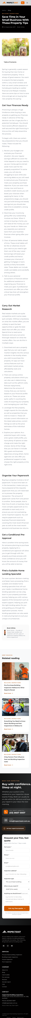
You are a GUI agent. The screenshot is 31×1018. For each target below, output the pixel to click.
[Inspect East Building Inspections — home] (10, 2)
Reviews (4, 979)
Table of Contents (10, 62)
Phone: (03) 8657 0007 (9, 1000)
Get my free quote (15, 908)
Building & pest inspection (10, 957)
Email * (6, 863)
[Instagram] (7, 945)
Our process (5, 977)
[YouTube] (11, 945)
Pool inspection (6, 962)
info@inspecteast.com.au (9, 1003)
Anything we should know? (16, 893)
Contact (4, 986)
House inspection (7, 959)
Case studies (6, 975)
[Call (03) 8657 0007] (22, 2)
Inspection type (9, 878)
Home (4, 10)
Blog (3, 972)
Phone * (6, 855)
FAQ (3, 984)
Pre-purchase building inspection (12, 954)
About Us (5, 970)
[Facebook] (3, 945)
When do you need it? (11, 886)
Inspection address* (10, 870)
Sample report (6, 982)
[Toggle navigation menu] (27, 2)
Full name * (7, 847)
